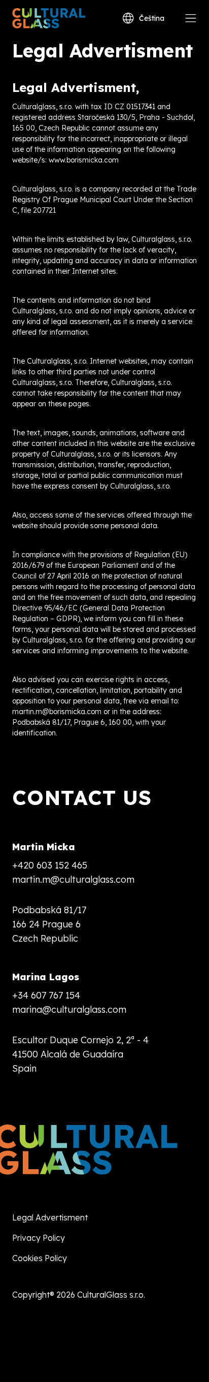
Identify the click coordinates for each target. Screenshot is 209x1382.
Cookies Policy (39, 1258)
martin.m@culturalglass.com (73, 879)
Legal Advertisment (50, 1217)
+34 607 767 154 (46, 995)
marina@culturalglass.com (69, 1009)
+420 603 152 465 (49, 865)
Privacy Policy (38, 1238)
